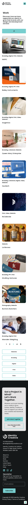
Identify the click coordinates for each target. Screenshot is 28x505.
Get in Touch (7, 465)
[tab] (14, 31)
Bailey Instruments (10, 90)
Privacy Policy (6, 499)
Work (4, 459)
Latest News (7, 463)
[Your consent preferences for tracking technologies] (25, 502)
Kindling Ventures (9, 278)
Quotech (5, 186)
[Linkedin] (4, 470)
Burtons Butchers (9, 309)
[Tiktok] (11, 470)
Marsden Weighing (10, 339)
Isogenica (6, 123)
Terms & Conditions (18, 499)
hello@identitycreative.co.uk (13, 443)
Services (5, 457)
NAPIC (4, 59)
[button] (24, 3)
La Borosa (6, 247)
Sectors (5, 461)
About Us (6, 455)
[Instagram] (8, 470)
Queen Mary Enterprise (11, 153)
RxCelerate (6, 217)
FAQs (4, 467)
